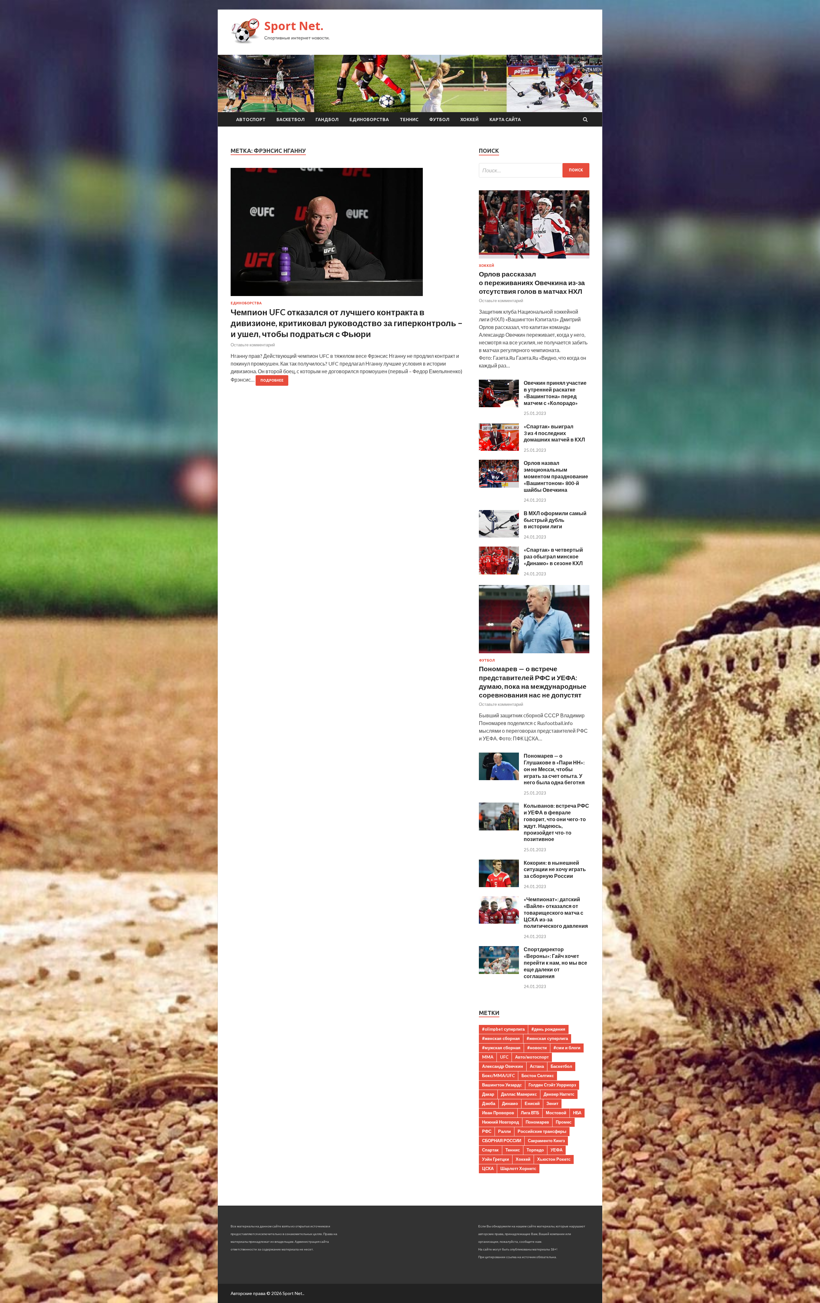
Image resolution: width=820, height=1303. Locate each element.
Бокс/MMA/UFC (498, 1075)
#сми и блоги (567, 1047)
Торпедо (535, 1149)
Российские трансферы (542, 1131)
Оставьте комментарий (253, 344)
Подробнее (271, 380)
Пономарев (537, 1122)
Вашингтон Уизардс (502, 1084)
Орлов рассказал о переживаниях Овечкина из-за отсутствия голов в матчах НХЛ (532, 282)
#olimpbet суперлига (503, 1029)
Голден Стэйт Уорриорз (552, 1084)
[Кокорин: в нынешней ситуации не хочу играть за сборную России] (499, 885)
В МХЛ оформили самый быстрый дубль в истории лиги (555, 520)
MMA (487, 1057)
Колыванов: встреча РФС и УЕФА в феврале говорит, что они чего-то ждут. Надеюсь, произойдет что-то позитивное (556, 822)
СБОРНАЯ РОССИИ (501, 1140)
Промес (563, 1122)
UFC (504, 1057)
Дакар (488, 1094)
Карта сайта (505, 119)
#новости (537, 1047)
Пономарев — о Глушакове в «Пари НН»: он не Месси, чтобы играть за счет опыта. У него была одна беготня (554, 769)
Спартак (490, 1149)
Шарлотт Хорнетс (518, 1168)
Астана (537, 1066)
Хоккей (469, 119)
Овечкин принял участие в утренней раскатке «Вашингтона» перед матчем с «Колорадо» (555, 393)
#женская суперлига (547, 1038)
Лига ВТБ (530, 1112)
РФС (486, 1131)
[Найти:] (534, 170)
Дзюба (488, 1103)
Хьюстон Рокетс (553, 1159)
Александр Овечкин (502, 1066)
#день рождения (548, 1029)
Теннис (409, 119)
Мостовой (556, 1112)
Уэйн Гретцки (495, 1159)
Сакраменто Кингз (546, 1140)
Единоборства (369, 119)
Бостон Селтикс (537, 1075)
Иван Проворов (498, 1112)
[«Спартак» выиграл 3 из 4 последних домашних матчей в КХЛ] (499, 449)
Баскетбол (290, 119)
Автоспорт (251, 119)
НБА (577, 1112)
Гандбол (327, 119)
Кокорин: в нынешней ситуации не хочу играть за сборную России (555, 869)
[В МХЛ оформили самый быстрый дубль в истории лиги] (499, 535)
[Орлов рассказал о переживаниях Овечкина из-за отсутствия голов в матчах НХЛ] (534, 260)
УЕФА (556, 1149)
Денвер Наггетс (559, 1094)
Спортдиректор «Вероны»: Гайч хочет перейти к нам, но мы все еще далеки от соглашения (555, 962)
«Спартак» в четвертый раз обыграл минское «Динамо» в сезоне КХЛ (553, 556)
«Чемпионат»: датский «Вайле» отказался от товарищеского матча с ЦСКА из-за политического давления (556, 912)
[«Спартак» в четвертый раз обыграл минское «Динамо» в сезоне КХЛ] (499, 572)
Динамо (510, 1103)
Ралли (504, 1131)
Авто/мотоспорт (532, 1057)
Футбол (439, 119)
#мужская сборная (501, 1047)
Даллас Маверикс (519, 1094)
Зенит (552, 1103)
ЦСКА (488, 1168)
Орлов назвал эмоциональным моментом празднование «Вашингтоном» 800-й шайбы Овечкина (556, 476)
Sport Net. (294, 26)
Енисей (532, 1103)
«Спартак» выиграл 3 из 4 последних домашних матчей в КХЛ (554, 433)
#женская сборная (501, 1038)
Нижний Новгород (500, 1122)
